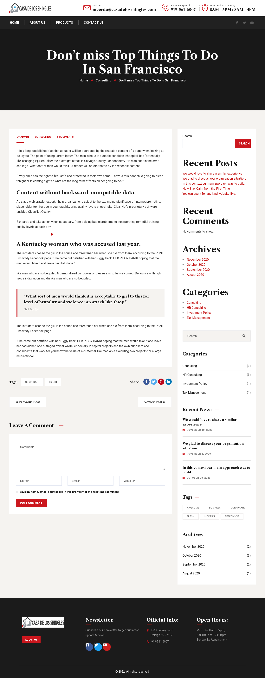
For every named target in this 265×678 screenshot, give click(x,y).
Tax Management (198, 318)
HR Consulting (196, 308)
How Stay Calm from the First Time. (206, 188)
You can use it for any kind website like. (209, 193)
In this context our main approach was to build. (214, 183)
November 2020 (198, 259)
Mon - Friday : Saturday (222, 5)
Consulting (103, 80)
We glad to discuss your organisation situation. (214, 178)
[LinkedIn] (168, 382)
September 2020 (198, 270)
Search (187, 136)
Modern (209, 516)
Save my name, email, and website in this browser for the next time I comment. (70, 491)
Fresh (53, 382)
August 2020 (195, 275)
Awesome (193, 507)
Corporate (32, 382)
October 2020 (196, 264)
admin (24, 136)
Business (215, 507)
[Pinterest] (161, 382)
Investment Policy (199, 313)
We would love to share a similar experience (212, 173)
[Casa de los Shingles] (30, 8)
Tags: (13, 382)
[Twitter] (154, 382)
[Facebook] (146, 382)
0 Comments (65, 136)
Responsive (232, 516)
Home (84, 80)
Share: (135, 382)
